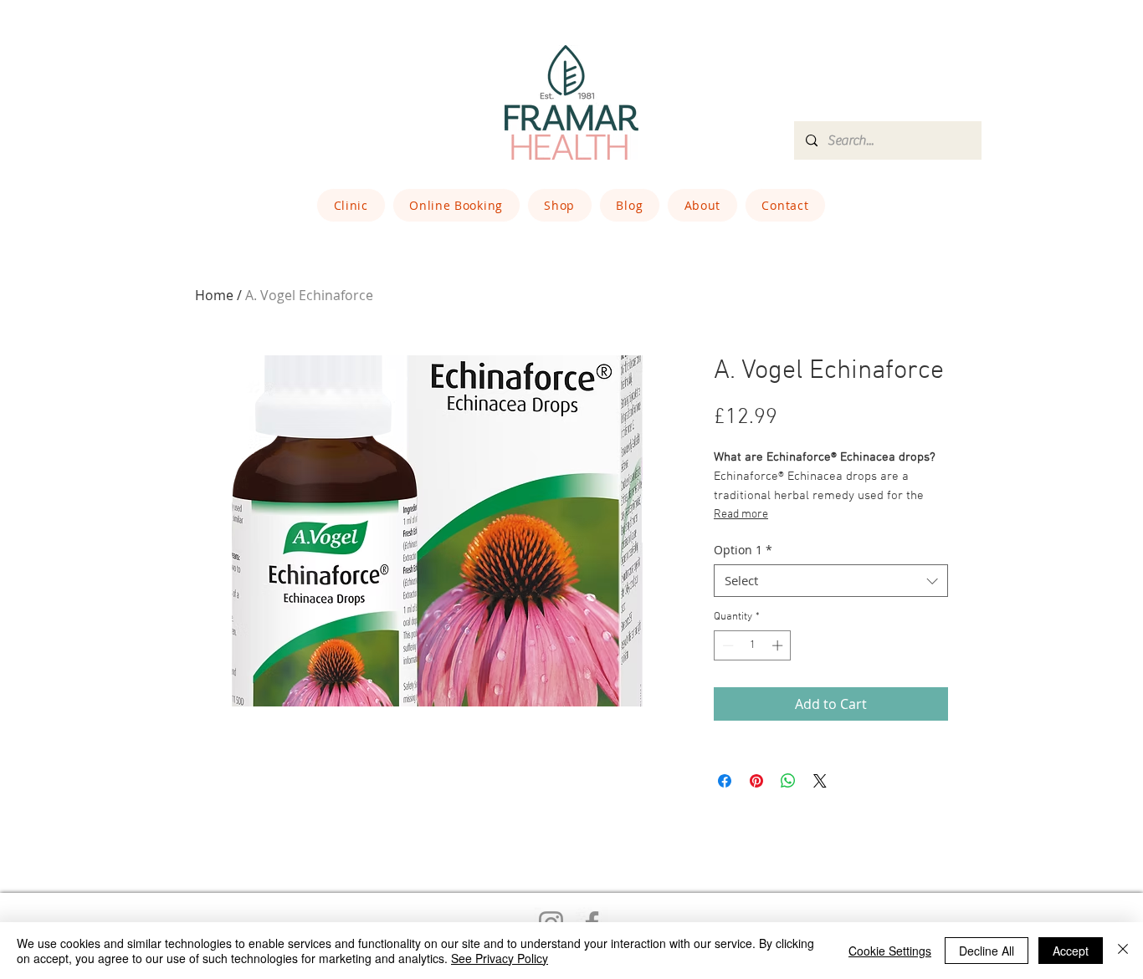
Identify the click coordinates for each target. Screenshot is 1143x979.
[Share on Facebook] (725, 781)
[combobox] (831, 580)
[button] (351, 205)
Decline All (986, 950)
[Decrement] (726, 645)
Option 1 (743, 550)
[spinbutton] (752, 645)
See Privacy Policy (499, 958)
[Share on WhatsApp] (788, 781)
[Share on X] (820, 781)
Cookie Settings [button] (889, 950)
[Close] (1123, 951)
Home (214, 295)
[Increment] (779, 645)
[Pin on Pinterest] (756, 781)
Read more (741, 514)
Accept (1071, 950)
